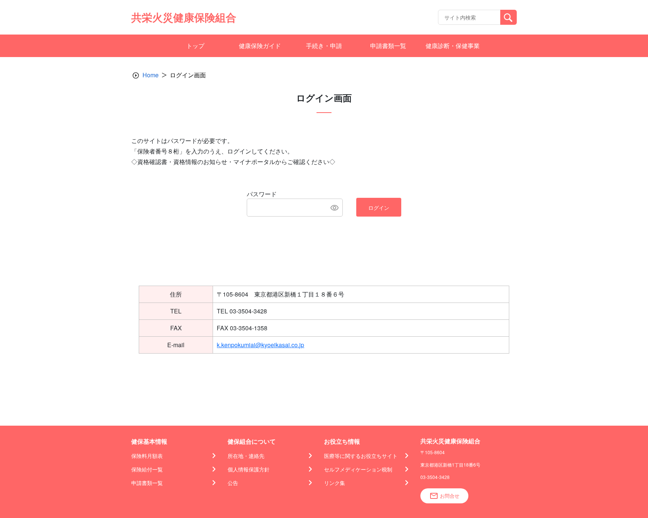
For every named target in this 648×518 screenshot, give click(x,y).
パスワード (262, 194)
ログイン (378, 207)
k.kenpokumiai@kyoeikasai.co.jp (260, 344)
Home (150, 75)
